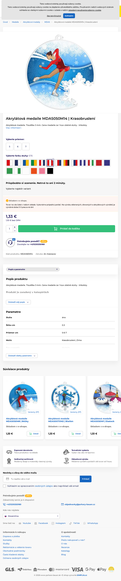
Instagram (61, 523)
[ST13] (107, 163)
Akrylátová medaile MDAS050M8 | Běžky (17, 420)
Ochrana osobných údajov (15, 558)
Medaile (15, 22)
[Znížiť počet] (15, 230)
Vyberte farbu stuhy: (19, 155)
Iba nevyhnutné (54, 16)
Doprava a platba (11, 536)
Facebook (43, 523)
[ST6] (50, 163)
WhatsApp (92, 523)
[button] (18, 302)
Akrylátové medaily (31, 22)
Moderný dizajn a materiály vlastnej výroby (33, 461)
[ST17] (34, 171)
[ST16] (26, 171)
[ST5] (42, 163)
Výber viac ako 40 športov (83, 452)
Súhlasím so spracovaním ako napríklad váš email (43, 486)
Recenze (65, 547)
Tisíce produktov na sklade (26, 452)
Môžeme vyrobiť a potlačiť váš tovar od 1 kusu (92, 461)
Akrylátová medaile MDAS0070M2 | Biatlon (60, 420)
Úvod (5, 22)
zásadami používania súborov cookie (84, 10)
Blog (63, 554)
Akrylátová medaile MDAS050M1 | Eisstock (102, 420)
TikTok (76, 523)
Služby (6, 543)
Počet (9, 228)
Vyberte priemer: (15, 139)
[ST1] (9, 163)
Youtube (27, 523)
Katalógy (65, 551)
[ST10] (82, 163)
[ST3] (26, 163)
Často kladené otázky (13, 554)
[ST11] (90, 163)
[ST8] (66, 163)
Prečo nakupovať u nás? (73, 540)
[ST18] (42, 171)
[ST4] (34, 163)
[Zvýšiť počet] (15, 227)
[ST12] (99, 163)
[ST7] (58, 163)
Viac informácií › (14, 128)
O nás (64, 543)
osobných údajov (44, 486)
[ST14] (9, 171)
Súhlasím (69, 16)
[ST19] (50, 171)
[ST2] (17, 163)
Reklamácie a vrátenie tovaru (17, 547)
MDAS (47, 22)
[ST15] (17, 171)
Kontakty (7, 540)
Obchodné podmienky (14, 551)
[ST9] (74, 163)
